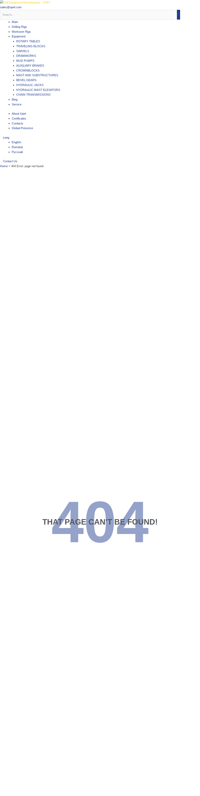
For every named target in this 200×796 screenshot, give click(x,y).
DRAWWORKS (26, 55)
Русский (17, 152)
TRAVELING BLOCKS (30, 46)
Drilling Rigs (19, 26)
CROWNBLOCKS (28, 70)
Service (16, 104)
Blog (14, 99)
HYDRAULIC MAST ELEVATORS (38, 90)
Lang (6, 137)
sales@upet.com (11, 7)
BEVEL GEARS (26, 80)
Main (15, 22)
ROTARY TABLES (28, 41)
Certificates (19, 118)
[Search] (178, 15)
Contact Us (10, 161)
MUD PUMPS (25, 60)
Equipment (18, 36)
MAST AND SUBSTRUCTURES (37, 75)
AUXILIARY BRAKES (30, 65)
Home (4, 166)
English (16, 142)
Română (17, 147)
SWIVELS (22, 51)
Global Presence (22, 128)
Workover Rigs (21, 31)
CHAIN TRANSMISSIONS (33, 94)
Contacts (17, 123)
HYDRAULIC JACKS (30, 85)
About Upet (19, 113)
